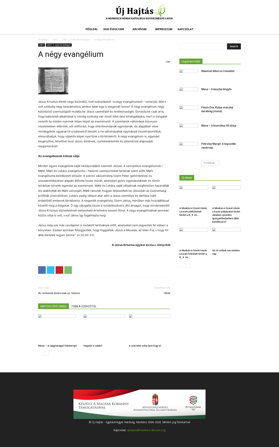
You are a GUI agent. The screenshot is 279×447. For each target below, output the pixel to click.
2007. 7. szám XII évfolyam (76, 39)
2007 (55, 39)
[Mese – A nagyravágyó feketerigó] (59, 328)
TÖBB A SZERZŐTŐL (83, 306)
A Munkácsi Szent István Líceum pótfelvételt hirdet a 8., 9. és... (193, 211)
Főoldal (92, 29)
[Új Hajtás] (139, 12)
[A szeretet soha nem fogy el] (149, 328)
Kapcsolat (186, 29)
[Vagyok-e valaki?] (104, 328)
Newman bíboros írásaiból (217, 71)
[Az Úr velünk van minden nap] (226, 237)
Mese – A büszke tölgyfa (216, 89)
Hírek (167, 293)
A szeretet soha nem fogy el (145, 345)
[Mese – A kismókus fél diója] (188, 130)
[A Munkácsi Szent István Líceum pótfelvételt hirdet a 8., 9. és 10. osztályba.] (193, 195)
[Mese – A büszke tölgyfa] (188, 94)
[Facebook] (42, 270)
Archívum (139, 29)
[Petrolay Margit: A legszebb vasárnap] (188, 148)
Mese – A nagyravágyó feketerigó (57, 345)
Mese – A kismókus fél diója (218, 125)
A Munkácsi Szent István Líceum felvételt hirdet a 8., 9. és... (193, 254)
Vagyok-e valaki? (93, 345)
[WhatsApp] (68, 270)
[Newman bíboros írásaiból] (188, 75)
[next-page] (46, 353)
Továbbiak (209, 162)
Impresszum (163, 29)
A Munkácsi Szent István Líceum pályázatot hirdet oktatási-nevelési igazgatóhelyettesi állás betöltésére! (226, 215)
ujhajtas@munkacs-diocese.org (146, 430)
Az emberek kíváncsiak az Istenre (59, 293)
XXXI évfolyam (113, 29)
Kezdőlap (43, 39)
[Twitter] (50, 270)
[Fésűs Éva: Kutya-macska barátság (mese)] (188, 112)
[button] (236, 29)
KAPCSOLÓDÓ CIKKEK (53, 306)
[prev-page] (40, 353)
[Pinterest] (59, 270)
